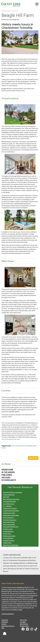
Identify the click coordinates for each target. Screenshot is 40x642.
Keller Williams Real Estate (11, 515)
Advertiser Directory (8, 626)
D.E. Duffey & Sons (8, 504)
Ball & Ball (6, 497)
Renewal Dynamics (8, 540)
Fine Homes (7, 475)
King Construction (8, 517)
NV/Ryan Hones (8, 529)
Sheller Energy (7, 543)
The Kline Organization (9, 520)
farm (13, 446)
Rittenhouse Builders (9, 536)
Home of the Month (26, 446)
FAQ (3, 628)
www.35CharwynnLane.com (11, 439)
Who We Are (24, 624)
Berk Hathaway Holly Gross (11, 499)
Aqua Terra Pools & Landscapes (12, 492)
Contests (23, 622)
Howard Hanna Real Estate (11, 510)
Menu (37, 5)
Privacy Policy (24, 626)
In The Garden (8, 472)
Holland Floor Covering (10, 508)
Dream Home (7, 469)
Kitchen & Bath (9, 480)
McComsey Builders (9, 524)
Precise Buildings (8, 531)
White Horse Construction (10, 545)
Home (17, 446)
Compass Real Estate (9, 501)
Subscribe (5, 620)
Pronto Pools (7, 533)
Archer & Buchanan (8, 494)
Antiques (6, 477)
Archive (4, 624)
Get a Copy (23, 620)
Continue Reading (7, 614)
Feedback (5, 622)
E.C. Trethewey (7, 506)
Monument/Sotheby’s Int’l (10, 526)
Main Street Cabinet (9, 522)
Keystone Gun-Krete (9, 513)
